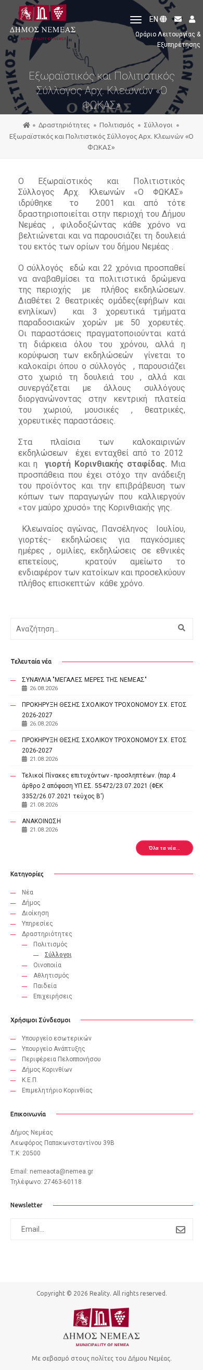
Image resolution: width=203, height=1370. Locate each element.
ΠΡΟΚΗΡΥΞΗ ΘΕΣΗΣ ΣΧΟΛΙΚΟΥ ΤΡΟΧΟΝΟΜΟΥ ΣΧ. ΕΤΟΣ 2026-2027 (104, 710)
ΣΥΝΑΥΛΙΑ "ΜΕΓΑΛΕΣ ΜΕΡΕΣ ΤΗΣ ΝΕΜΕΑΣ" (84, 679)
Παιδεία (45, 986)
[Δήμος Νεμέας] (41, 20)
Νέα (27, 892)
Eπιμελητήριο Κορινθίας (57, 1090)
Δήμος (31, 902)
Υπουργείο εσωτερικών (57, 1038)
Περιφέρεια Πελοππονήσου (61, 1059)
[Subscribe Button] (181, 1229)
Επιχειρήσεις (52, 996)
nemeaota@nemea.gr (61, 1171)
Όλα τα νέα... (164, 848)
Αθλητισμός (51, 975)
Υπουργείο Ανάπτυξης (53, 1048)
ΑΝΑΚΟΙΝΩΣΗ (41, 821)
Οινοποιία (47, 965)
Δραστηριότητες (65, 124)
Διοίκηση (35, 913)
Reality (100, 1293)
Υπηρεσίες (37, 923)
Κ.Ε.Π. (30, 1080)
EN (154, 19)
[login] (189, 19)
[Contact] (176, 19)
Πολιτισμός (117, 124)
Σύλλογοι (159, 124)
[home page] (26, 125)
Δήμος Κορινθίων (47, 1069)
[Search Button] (180, 627)
